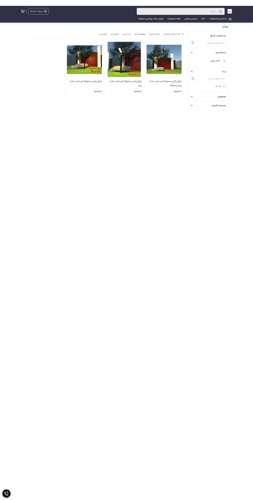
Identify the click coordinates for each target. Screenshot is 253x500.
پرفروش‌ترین (140, 34)
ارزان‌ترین (115, 34)
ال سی (218, 86)
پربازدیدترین (154, 34)
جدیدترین (126, 34)
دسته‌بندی (221, 52)
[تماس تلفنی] (6, 493)
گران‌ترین (103, 34)
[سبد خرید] (23, 11)
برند (224, 71)
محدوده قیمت (219, 105)
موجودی (222, 96)
